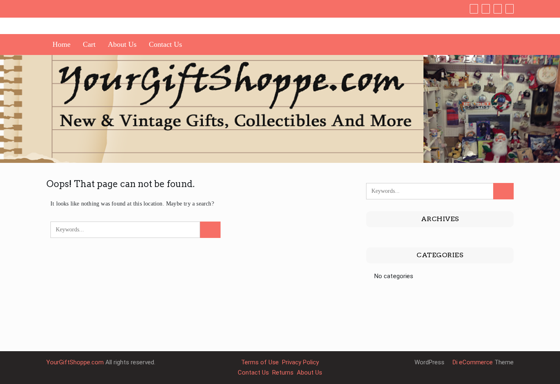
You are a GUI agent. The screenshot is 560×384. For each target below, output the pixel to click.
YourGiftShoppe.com (75, 362)
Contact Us (165, 44)
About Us (122, 44)
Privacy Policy (300, 362)
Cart (89, 44)
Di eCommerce (472, 362)
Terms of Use (260, 362)
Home (61, 44)
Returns (283, 372)
